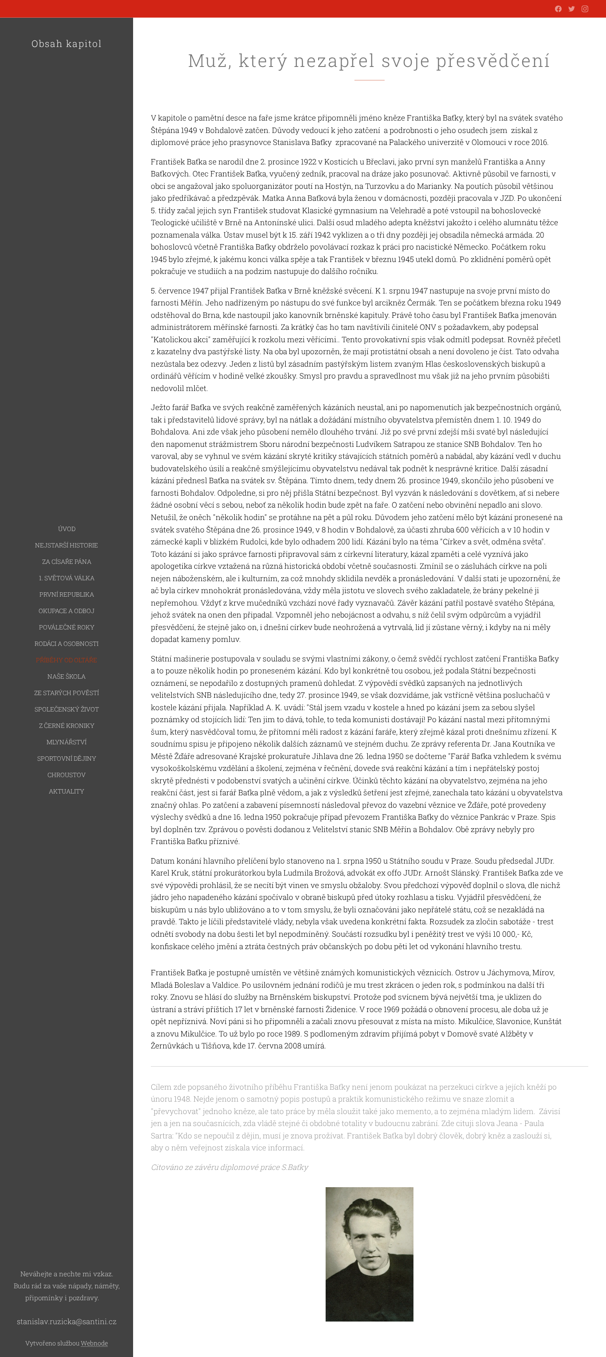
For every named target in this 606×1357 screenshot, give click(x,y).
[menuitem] (66, 529)
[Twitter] (571, 8)
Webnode (94, 1343)
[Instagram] (584, 8)
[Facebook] (558, 8)
